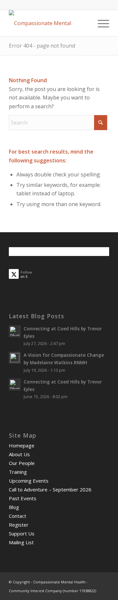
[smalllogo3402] (49, 23)
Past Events (22, 498)
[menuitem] (100, 23)
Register (19, 524)
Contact (17, 516)
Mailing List (21, 542)
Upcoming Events (29, 480)
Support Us (21, 533)
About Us (19, 454)
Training (18, 472)
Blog (14, 507)
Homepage (21, 445)
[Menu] (100, 23)
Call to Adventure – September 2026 (50, 489)
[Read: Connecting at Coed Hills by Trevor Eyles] (15, 331)
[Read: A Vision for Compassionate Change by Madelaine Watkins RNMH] (15, 358)
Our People (22, 463)
